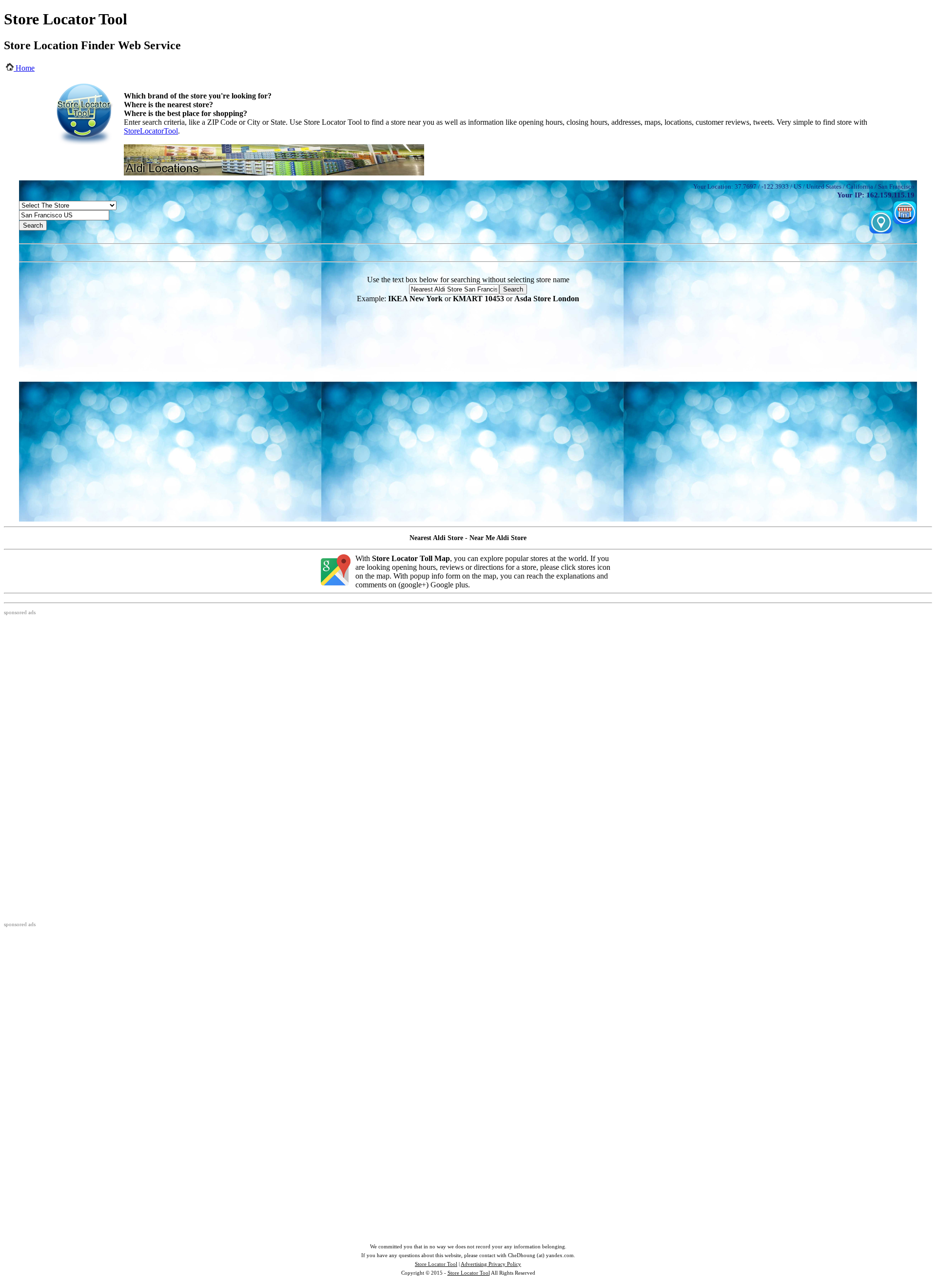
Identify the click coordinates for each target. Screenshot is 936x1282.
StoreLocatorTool (151, 131)
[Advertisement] (468, 251)
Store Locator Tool (436, 1264)
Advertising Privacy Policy (491, 1264)
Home (24, 68)
